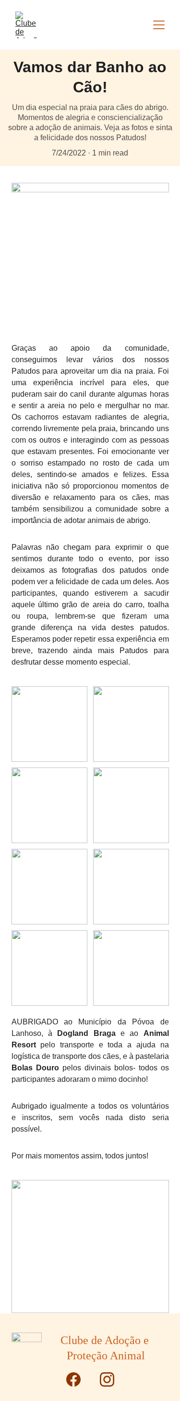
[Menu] (159, 25)
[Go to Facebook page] (78, 1379)
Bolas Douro (35, 1068)
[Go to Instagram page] (107, 1379)
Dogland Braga (86, 1033)
